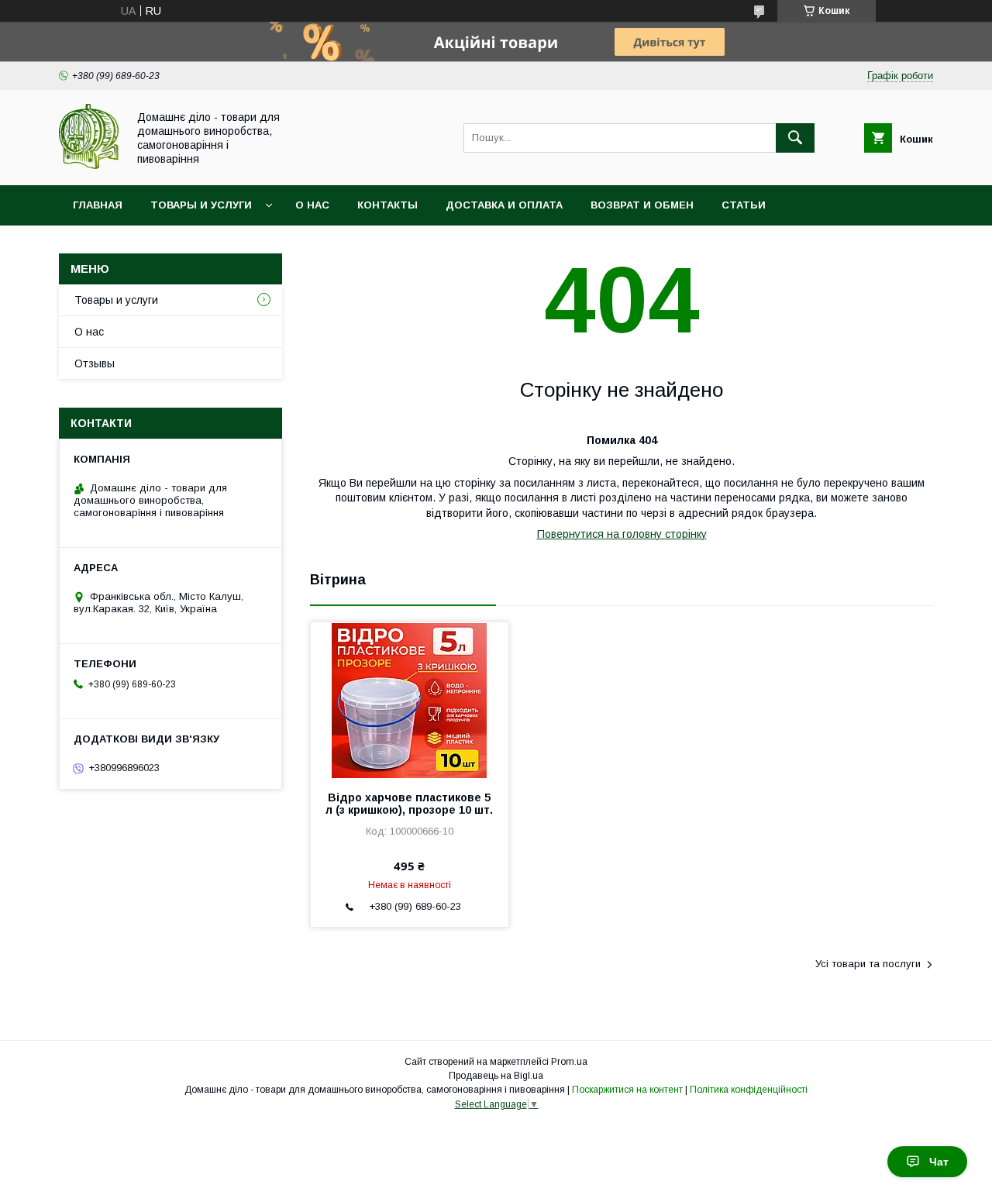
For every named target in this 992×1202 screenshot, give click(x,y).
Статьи (744, 205)
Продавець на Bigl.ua (496, 1075)
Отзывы (94, 363)
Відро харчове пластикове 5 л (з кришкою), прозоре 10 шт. (409, 803)
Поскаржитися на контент (627, 1089)
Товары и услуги (201, 205)
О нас (312, 205)
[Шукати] (795, 138)
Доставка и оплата (504, 205)
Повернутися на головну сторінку (622, 534)
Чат (939, 1162)
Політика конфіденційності (749, 1089)
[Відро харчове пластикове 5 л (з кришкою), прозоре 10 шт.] (409, 699)
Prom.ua (569, 1061)
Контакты (387, 205)
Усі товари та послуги (868, 964)
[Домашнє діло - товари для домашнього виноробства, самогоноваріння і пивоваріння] (89, 165)
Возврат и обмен (642, 205)
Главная (97, 205)
